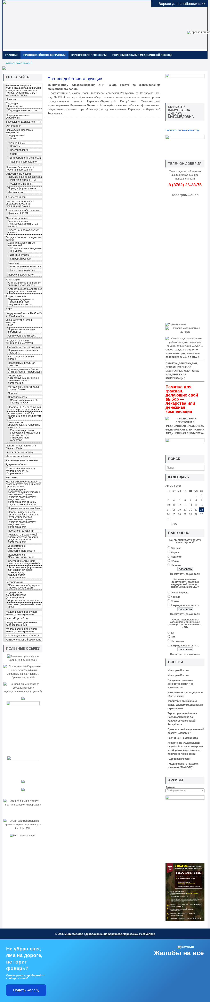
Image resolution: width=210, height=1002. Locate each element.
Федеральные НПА (21, 184)
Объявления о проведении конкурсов (26, 249)
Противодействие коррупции (44, 55)
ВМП (11, 325)
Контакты (11, 477)
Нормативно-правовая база (24, 508)
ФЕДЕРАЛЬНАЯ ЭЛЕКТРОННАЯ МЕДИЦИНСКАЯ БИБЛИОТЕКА (184, 431)
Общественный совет (18, 174)
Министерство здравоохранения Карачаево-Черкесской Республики (109, 933)
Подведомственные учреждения (17, 116)
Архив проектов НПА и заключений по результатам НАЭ (24, 416)
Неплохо (176, 556)
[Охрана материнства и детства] (184, 331)
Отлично (176, 548)
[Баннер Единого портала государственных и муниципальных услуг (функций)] (22, 691)
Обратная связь (17, 397)
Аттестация (13, 279)
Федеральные (16, 135)
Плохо (175, 561)
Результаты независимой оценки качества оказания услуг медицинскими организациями (23, 538)
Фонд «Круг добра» (17, 618)
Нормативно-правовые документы (19, 131)
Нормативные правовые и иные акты (23, 351)
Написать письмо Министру (182, 130)
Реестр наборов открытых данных (23, 231)
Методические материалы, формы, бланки (23, 388)
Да (172, 632)
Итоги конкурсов (19, 255)
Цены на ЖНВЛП (18, 213)
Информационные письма (25, 158)
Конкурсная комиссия (22, 270)
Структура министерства (22, 110)
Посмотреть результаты (185, 574)
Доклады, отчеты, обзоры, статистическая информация (25, 370)
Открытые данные (16, 218)
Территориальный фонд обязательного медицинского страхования (185, 705)
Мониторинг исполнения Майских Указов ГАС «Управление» (20, 471)
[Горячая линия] (175, 324)
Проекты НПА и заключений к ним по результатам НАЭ (24, 408)
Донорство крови (16, 197)
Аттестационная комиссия (25, 266)
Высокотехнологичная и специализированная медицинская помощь (20, 203)
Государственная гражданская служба (24, 238)
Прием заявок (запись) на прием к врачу (21, 446)
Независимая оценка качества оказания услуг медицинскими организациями (23, 484)
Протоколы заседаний (21, 531)
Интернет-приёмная (18, 456)
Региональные (16, 143)
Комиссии (13, 263)
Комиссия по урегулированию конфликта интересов (24, 424)
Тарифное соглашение (23, 161)
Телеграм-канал (185, 195)
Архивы (170, 787)
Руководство (15, 106)
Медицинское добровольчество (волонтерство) (16, 595)
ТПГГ (9, 309)
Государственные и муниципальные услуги (19, 341)
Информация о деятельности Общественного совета (21, 548)
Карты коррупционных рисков (21, 357)
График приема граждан (20, 452)
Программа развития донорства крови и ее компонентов (181, 684)
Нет (173, 637)
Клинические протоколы (89, 55)
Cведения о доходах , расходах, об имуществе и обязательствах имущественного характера (25, 435)
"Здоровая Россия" (179, 758)
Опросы (12, 393)
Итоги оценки (16, 192)
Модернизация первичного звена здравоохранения (22, 613)
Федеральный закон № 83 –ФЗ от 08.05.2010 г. (24, 314)
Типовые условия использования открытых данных (23, 223)
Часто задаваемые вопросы (22, 635)
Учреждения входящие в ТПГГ (23, 122)
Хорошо (175, 552)
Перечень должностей (21, 274)
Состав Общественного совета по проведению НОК (24, 562)
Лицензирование (16, 296)
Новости (11, 99)
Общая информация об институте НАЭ (24, 401)
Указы (13, 154)
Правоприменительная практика (21, 364)
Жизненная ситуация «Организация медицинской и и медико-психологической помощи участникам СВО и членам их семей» (23, 90)
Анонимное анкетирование (22, 460)
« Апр (174, 523)
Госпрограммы (14, 582)
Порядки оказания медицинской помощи (142, 55)
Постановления (19, 150)
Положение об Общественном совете (21, 556)
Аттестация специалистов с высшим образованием (24, 283)
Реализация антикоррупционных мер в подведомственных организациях (23, 379)
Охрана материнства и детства (19, 321)
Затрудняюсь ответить (185, 605)
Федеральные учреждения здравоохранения (21, 623)
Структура (12, 103)
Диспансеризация (18, 62)
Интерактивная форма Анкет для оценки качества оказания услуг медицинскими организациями (25, 572)
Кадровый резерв (20, 259)
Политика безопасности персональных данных (20, 168)
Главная (11, 55)
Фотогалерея (13, 126)
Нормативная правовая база (25, 177)
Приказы (15, 138)
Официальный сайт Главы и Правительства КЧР (23, 675)
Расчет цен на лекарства (183, 738)
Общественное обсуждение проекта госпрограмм (24, 586)
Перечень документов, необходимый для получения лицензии (21, 302)
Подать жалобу (26, 990)
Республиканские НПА (23, 180)
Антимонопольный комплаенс (23, 639)
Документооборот (16, 464)
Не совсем (177, 641)
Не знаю (176, 565)
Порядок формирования (22, 188)
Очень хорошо (179, 592)
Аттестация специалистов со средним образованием (25, 290)
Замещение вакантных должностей (21, 244)
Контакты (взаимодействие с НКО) (25, 605)
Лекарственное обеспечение (23, 210)
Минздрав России (178, 670)
